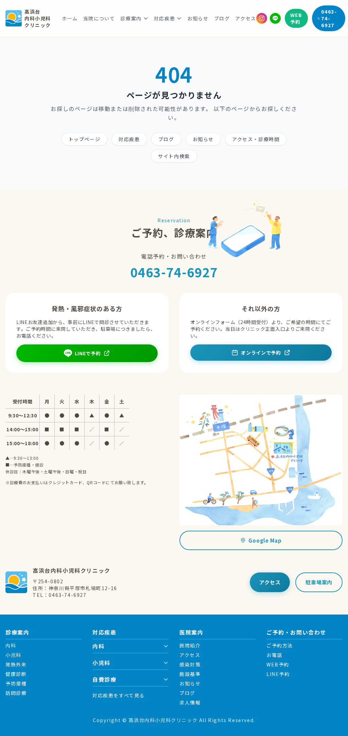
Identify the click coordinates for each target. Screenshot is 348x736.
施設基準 (190, 674)
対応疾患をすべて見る (118, 695)
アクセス (245, 18)
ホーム (70, 18)
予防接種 (16, 683)
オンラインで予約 (261, 352)
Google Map (265, 540)
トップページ (85, 139)
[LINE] (275, 18)
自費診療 (104, 679)
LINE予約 (278, 674)
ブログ (222, 18)
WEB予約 (296, 18)
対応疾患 (164, 18)
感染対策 (190, 664)
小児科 (13, 655)
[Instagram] (261, 18)
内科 (10, 645)
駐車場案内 (319, 582)
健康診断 (16, 674)
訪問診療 (16, 693)
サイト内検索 (174, 156)
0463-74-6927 (329, 18)
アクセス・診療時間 (255, 139)
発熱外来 (16, 664)
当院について (99, 18)
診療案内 (130, 18)
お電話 (274, 655)
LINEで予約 (88, 353)
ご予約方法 (279, 645)
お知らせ (197, 18)
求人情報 (190, 702)
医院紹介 (190, 645)
